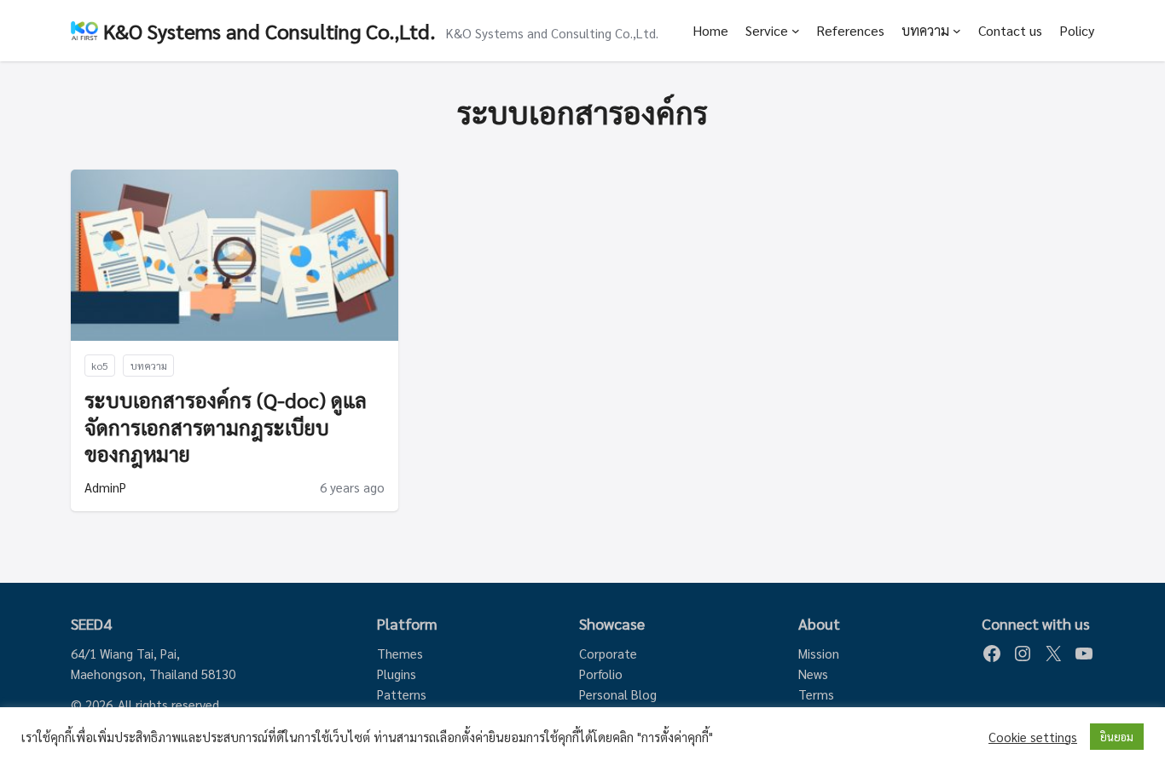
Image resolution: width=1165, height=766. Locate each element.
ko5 (99, 365)
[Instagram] (1022, 653)
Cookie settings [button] (1032, 737)
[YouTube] (1084, 653)
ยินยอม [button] (1116, 736)
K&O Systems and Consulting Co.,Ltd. (269, 30)
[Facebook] (992, 653)
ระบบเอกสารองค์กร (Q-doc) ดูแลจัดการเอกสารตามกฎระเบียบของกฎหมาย (225, 426)
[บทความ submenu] (957, 30)
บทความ (925, 30)
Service (766, 30)
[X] (1053, 653)
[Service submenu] (795, 30)
